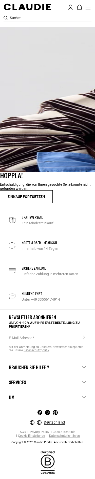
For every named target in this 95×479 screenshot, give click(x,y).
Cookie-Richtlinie (64, 432)
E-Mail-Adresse (20, 338)
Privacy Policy (39, 432)
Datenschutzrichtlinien (64, 436)
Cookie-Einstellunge (31, 436)
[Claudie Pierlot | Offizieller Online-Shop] (27, 7)
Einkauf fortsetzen (26, 197)
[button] (70, 7)
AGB (23, 432)
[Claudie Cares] (48, 462)
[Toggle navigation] (88, 7)
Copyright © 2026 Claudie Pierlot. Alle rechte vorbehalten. (47, 442)
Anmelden (84, 337)
